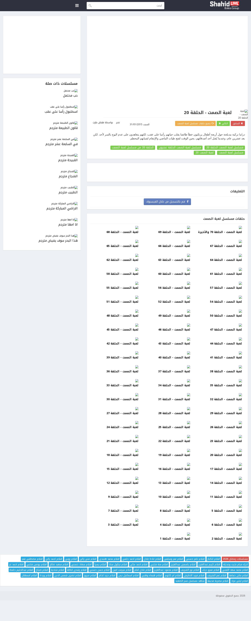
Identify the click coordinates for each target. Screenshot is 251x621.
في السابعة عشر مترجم (61, 144)
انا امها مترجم (68, 224)
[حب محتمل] (42, 90)
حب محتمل (70, 95)
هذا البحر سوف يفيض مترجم (58, 240)
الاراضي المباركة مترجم (62, 208)
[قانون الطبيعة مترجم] (42, 123)
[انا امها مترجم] (42, 219)
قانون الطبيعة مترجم (63, 128)
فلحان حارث (98, 122)
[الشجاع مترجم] (42, 171)
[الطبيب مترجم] (42, 187)
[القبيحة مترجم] (42, 155)
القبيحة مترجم (68, 160)
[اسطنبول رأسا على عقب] (42, 107)
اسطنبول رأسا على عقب (61, 112)
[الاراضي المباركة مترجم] (42, 203)
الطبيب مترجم (68, 192)
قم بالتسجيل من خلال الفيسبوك (166, 201)
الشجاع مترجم (68, 176)
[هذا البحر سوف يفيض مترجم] (42, 235)
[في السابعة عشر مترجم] (42, 139)
